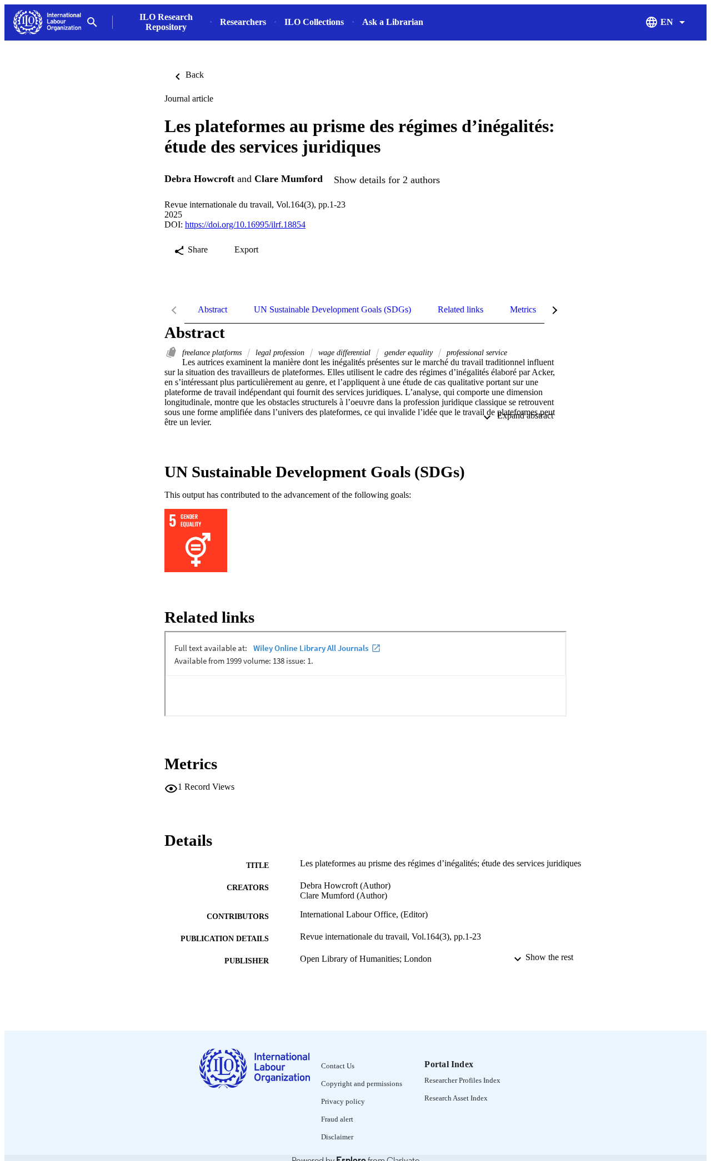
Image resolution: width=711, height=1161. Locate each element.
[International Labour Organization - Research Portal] (47, 22)
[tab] (212, 309)
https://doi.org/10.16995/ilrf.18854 (245, 224)
